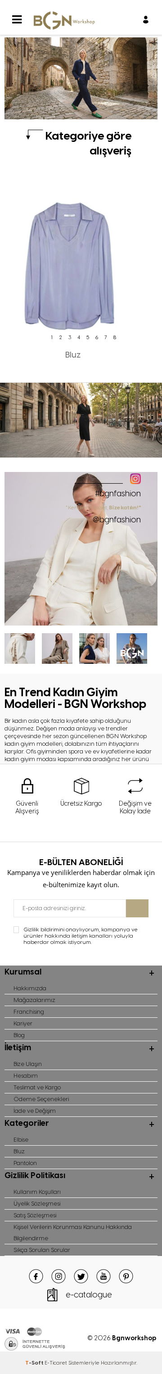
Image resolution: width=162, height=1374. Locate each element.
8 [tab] (114, 337)
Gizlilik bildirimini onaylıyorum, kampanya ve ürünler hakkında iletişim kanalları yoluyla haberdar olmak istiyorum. (80, 935)
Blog (19, 1035)
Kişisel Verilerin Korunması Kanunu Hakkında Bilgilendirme (73, 1233)
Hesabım (26, 1075)
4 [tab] (78, 337)
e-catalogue (89, 1295)
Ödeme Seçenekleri (41, 1099)
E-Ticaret (56, 1363)
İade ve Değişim (35, 1110)
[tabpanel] (72, 270)
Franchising (29, 1011)
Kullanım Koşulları (37, 1191)
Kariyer (23, 1023)
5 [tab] (87, 337)
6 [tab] (96, 337)
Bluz (19, 1151)
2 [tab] (60, 337)
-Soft (35, 1362)
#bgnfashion (118, 494)
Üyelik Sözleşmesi (37, 1203)
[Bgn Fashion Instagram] (81, 623)
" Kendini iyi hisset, (103, 514)
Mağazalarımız (34, 1000)
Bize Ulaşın (28, 1064)
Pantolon (25, 1163)
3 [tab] (69, 337)
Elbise (21, 1139)
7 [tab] (105, 337)
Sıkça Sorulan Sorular (42, 1250)
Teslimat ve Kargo (37, 1087)
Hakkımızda (30, 988)
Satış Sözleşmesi (35, 1215)
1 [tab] (52, 337)
